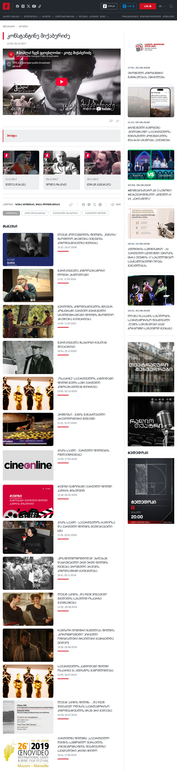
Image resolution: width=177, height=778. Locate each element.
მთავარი (9, 26)
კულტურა (11, 213)
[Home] (6, 6)
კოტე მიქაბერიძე (34, 213)
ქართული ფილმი (95, 213)
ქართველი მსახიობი (65, 213)
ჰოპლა (23, 26)
